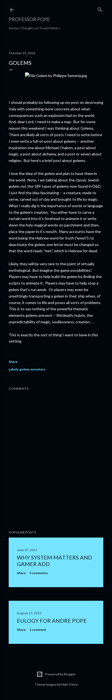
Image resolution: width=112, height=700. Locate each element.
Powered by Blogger (60, 674)
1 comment (37, 630)
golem (24, 369)
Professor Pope (29, 19)
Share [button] (13, 362)
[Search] (100, 8)
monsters (37, 369)
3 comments (38, 573)
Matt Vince (69, 684)
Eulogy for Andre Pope (52, 620)
